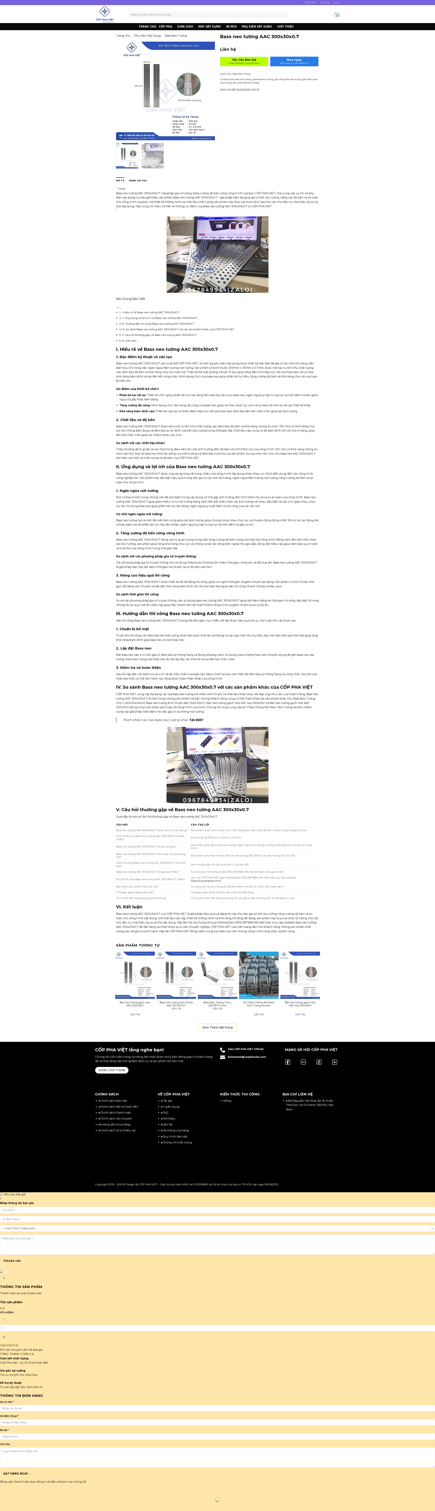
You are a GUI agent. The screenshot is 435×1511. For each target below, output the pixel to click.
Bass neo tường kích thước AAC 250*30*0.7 (176, 1004)
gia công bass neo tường (288, 79)
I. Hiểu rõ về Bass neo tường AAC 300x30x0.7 (150, 312)
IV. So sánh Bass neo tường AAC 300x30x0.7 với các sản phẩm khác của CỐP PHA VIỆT (178, 329)
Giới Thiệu (311, 2)
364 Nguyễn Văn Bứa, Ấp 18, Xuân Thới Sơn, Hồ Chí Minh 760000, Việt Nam (310, 1105)
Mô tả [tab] (120, 180)
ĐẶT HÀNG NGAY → (17, 1473)
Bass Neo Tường (176, 35)
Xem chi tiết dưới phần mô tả (239, 89)
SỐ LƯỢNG (7, 1312)
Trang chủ (147, 26)
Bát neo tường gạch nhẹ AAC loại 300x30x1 (300, 1004)
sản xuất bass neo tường (246, 82)
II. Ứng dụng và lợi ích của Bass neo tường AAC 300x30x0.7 (159, 318)
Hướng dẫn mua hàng (115, 1124)
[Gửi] (285, 15)
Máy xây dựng (209, 26)
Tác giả (167, 1100)
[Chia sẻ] (23, 1490)
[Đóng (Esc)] (33, 1490)
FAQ (165, 1112)
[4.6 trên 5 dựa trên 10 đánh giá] (269, 44)
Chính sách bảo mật (113, 1100)
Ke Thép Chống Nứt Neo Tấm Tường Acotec (258, 1004)
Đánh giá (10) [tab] (138, 180)
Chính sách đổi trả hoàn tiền (119, 1106)
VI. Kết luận (129, 340)
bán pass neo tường (240, 79)
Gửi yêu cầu (12, 1260)
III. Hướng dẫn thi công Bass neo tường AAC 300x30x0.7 (158, 323)
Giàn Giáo (185, 26)
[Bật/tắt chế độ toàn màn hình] (13, 1490)
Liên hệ (167, 1124)
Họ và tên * (7, 1401)
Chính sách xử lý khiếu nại (117, 1130)
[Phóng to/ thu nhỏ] (3, 1490)
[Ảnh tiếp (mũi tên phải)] (13, 1505)
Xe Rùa (231, 26)
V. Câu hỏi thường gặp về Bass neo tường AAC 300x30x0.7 (159, 335)
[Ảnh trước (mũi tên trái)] (3, 1505)
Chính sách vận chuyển (116, 1118)
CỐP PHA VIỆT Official (248, 1049)
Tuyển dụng (171, 1106)
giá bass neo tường (263, 79)
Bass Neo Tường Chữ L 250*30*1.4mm (217, 1004)
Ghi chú (5, 1444)
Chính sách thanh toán (115, 1112)
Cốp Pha (165, 26)
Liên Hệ (325, 2)
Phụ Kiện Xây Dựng (257, 26)
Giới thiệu (285, 26)
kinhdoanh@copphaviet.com (247, 1056)
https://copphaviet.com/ (206, 880)
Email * (4, 1430)
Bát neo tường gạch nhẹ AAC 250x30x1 (135, 1004)
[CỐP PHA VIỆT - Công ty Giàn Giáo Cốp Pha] (109, 14)
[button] (330, 14)
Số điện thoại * (9, 1416)
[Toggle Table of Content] (118, 308)
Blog (336, 2)
